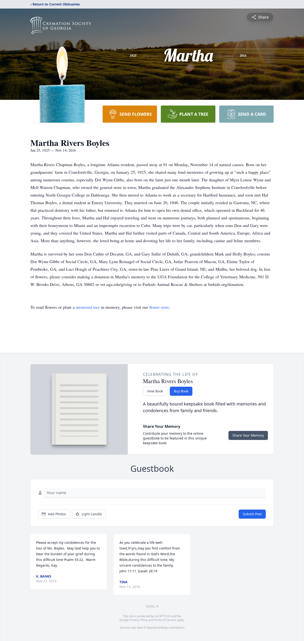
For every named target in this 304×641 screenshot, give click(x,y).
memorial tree (88, 307)
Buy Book (181, 391)
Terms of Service (165, 620)
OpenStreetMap (157, 628)
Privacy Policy (138, 620)
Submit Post (252, 514)
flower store (159, 307)
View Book (155, 391)
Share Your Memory (248, 435)
